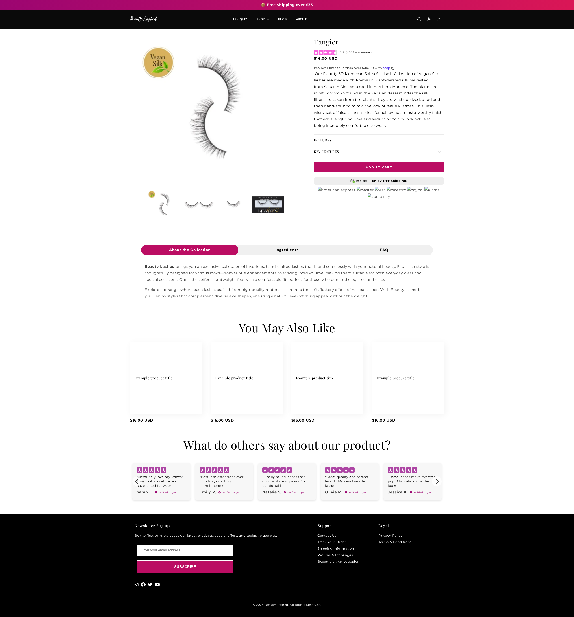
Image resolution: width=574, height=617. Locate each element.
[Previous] (137, 481)
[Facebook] (143, 584)
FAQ (384, 250)
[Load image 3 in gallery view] (233, 205)
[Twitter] (150, 584)
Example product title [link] (154, 378)
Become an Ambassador (338, 562)
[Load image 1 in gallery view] (164, 205)
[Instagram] (137, 584)
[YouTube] (157, 584)
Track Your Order (331, 542)
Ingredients (287, 250)
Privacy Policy (390, 536)
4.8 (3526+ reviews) (355, 52)
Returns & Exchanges (335, 555)
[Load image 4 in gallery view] (268, 205)
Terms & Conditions (394, 542)
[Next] (437, 481)
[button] (419, 19)
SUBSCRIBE (185, 567)
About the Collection (190, 250)
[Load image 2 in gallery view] (199, 205)
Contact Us (326, 536)
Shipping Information (335, 549)
